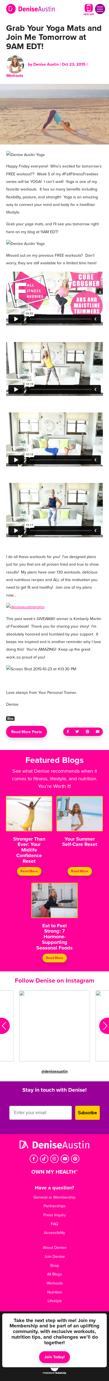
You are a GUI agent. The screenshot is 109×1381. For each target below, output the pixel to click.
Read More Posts (26, 732)
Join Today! (54, 1357)
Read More (29, 871)
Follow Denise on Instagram (54, 980)
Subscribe (87, 1113)
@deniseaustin (54, 1071)
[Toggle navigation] (100, 9)
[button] (5, 1026)
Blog (10, 718)
